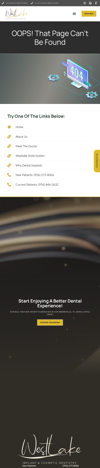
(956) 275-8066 (71, 465)
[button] (74, 13)
